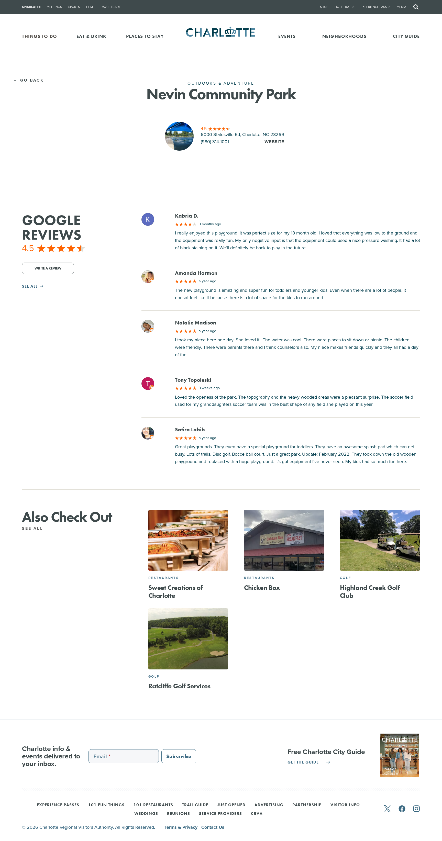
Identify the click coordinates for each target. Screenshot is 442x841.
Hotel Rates (344, 7)
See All (33, 528)
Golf (345, 577)
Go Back (31, 80)
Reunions (178, 814)
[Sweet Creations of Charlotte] (188, 540)
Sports (74, 7)
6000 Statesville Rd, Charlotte (242, 134)
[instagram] (416, 809)
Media (401, 7)
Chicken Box (262, 587)
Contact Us (212, 827)
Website (274, 141)
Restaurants (163, 577)
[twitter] (387, 809)
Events (287, 36)
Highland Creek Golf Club (370, 591)
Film (89, 7)
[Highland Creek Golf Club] (380, 540)
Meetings (54, 7)
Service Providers (220, 814)
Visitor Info (345, 805)
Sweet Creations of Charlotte (175, 591)
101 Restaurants (153, 805)
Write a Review (48, 268)
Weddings (146, 814)
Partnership (307, 805)
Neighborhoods (344, 36)
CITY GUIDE (406, 36)
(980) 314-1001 (215, 141)
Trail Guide (195, 805)
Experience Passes (375, 7)
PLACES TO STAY (145, 36)
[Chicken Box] (284, 540)
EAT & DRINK (91, 36)
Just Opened (231, 805)
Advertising (269, 805)
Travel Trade (110, 7)
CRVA (257, 814)
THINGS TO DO (39, 36)
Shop (324, 7)
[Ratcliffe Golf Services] (188, 638)
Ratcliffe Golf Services (179, 686)
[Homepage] (221, 36)
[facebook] (402, 809)
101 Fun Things (106, 805)
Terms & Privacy (181, 827)
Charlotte (31, 7)
